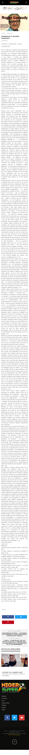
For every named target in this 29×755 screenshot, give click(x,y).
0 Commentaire (5, 46)
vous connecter (13, 674)
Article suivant (14, 638)
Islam (4, 609)
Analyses (4, 696)
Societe (3, 707)
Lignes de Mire (5, 703)
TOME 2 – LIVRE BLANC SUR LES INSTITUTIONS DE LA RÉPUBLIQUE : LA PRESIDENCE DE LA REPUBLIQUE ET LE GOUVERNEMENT (14, 642)
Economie (4, 698)
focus (3, 700)
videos (3, 709)
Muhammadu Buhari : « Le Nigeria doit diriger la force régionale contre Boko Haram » (14, 634)
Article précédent (14, 631)
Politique (4, 705)
